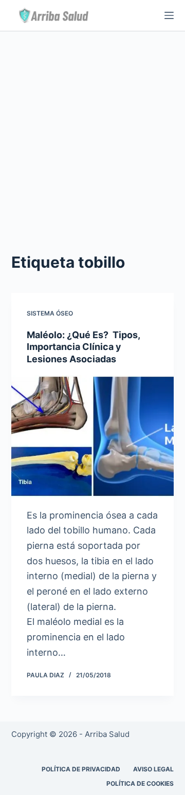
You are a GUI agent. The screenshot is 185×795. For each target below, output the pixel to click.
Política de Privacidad (81, 769)
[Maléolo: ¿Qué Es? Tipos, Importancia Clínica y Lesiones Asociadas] (92, 436)
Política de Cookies (140, 783)
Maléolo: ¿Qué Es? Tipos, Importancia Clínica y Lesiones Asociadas (83, 346)
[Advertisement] (92, 128)
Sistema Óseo (50, 313)
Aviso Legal (153, 769)
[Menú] (169, 15)
